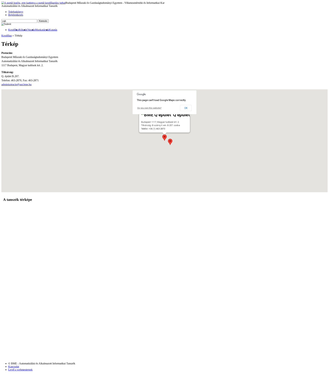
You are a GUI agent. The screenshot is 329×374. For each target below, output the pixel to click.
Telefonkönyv (15, 11)
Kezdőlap (13, 29)
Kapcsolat (13, 366)
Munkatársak (42, 29)
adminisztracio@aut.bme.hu (16, 84)
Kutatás (53, 29)
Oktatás (31, 29)
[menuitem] (13, 29)
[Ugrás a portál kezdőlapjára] (33, 2)
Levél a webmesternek (20, 369)
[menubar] (29, 29)
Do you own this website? (149, 108)
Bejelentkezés (15, 14)
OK (185, 108)
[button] (170, 142)
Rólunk (23, 29)
